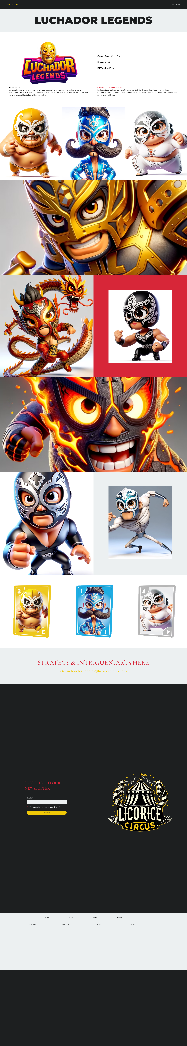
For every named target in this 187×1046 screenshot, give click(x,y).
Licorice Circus (12, 4)
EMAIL (30, 798)
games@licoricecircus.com (106, 671)
